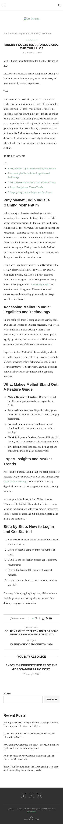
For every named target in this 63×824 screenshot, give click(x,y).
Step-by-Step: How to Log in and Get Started (31, 192)
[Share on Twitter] (43, 618)
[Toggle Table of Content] (6, 164)
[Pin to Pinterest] (47, 618)
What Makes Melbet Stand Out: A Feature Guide (33, 182)
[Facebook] (23, 795)
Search (7, 693)
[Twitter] (31, 795)
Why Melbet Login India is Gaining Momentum (33, 168)
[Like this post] (35, 618)
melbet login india (40, 284)
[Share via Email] (50, 618)
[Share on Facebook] (39, 618)
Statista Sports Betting (15, 481)
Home (6, 33)
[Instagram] (39, 795)
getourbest (31, 811)
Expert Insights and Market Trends (26, 187)
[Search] (59, 5)
